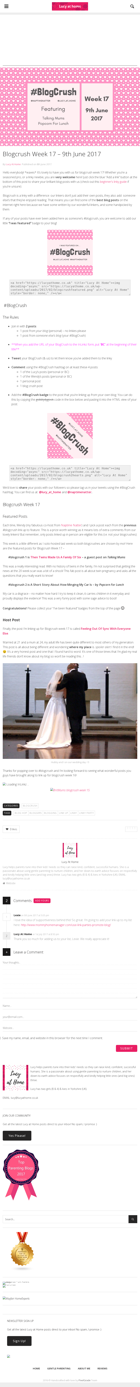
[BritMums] (70, 790)
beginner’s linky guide (113, 182)
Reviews (102, 1368)
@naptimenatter (79, 492)
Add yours (42, 900)
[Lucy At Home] (70, 6)
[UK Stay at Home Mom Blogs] (22, 1270)
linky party (86, 813)
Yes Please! (17, 1136)
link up (63, 813)
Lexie (17, 915)
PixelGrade (85, 1380)
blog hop (21, 813)
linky (73, 813)
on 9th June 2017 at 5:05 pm (35, 915)
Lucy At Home (13, 164)
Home (36, 1368)
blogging (50, 813)
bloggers (36, 813)
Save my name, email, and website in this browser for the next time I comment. (52, 1038)
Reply (54, 915)
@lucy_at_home (50, 492)
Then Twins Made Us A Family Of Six (55, 557)
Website (10, 883)
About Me (84, 1368)
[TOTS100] (9, 1284)
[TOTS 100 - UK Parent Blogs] (18, 1281)
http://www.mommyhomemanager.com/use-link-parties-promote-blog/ (66, 925)
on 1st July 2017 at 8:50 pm (46, 934)
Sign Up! (19, 1341)
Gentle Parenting (59, 1368)
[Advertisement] (70, 40)
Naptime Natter (71, 525)
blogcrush (30, 805)
